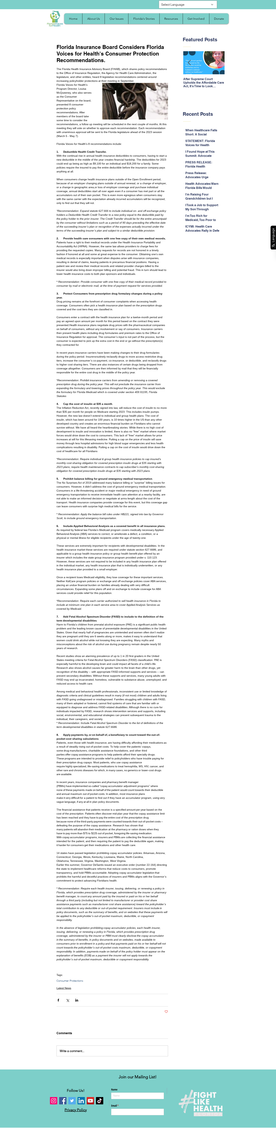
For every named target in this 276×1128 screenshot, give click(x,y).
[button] (93, 18)
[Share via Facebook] (58, 1000)
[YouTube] (90, 1100)
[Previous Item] (189, 63)
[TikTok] (99, 1100)
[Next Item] (218, 63)
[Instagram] (53, 1100)
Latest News (64, 988)
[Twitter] (72, 1100)
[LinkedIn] (81, 1100)
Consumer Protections (70, 980)
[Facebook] (62, 1100)
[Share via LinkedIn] (76, 1000)
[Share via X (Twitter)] (67, 1000)
